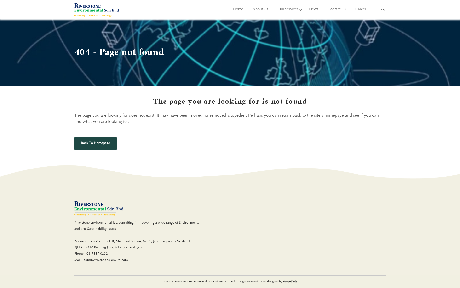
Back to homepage (95, 143)
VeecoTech (290, 281)
